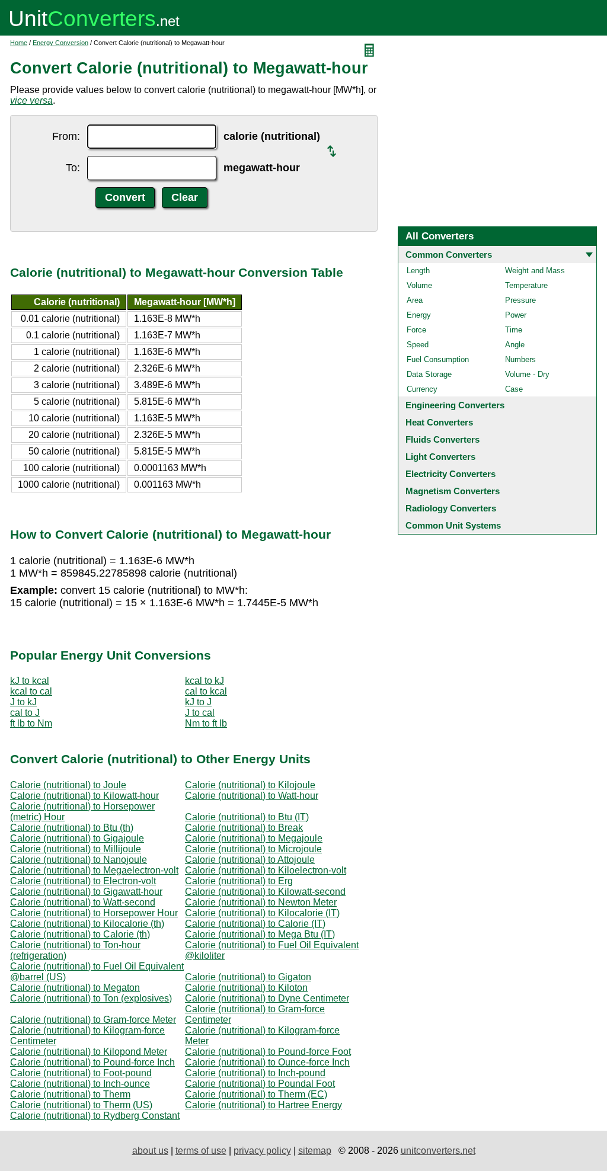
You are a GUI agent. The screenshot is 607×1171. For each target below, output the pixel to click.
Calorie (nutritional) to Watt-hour (251, 796)
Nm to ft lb (206, 723)
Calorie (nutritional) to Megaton (75, 988)
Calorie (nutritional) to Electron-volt (83, 881)
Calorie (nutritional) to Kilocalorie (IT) (262, 913)
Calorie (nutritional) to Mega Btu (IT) (260, 934)
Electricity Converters (450, 474)
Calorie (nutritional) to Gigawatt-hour (86, 892)
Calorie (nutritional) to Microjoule (253, 849)
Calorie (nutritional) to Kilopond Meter (88, 1052)
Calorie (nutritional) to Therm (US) (81, 1105)
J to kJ (23, 702)
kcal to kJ (204, 681)
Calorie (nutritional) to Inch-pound (255, 1073)
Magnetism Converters (452, 491)
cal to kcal (206, 691)
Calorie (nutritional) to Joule (68, 785)
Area (415, 300)
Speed (418, 344)
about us (150, 1151)
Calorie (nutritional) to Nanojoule (78, 860)
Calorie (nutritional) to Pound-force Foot (268, 1052)
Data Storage (429, 374)
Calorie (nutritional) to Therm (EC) (256, 1094)
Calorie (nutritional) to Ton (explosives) (91, 998)
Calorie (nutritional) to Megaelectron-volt (94, 870)
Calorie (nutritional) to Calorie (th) (80, 934)
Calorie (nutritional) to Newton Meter (261, 902)
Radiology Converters (450, 508)
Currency (422, 389)
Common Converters (448, 254)
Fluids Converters (442, 439)
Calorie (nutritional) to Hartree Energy (263, 1105)
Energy (419, 315)
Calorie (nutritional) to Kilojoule (250, 785)
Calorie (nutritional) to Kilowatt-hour (84, 796)
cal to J (25, 713)
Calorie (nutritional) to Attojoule (250, 860)
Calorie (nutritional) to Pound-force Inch (92, 1062)
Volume (419, 285)
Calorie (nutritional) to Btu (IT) (247, 817)
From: (66, 136)
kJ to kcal (29, 681)
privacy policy (262, 1151)
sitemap (314, 1151)
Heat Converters (439, 422)
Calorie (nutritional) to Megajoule (253, 838)
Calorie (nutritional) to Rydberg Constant (95, 1116)
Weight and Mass (535, 270)
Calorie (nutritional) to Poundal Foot (260, 1084)
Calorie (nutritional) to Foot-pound (81, 1073)
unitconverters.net (438, 1151)
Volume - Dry (527, 374)
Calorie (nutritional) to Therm (70, 1094)
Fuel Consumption (438, 359)
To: (73, 168)
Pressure (520, 300)
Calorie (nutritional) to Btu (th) (71, 828)
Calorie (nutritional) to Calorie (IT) (255, 924)
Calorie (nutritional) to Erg (239, 881)
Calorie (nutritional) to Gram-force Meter (93, 1020)
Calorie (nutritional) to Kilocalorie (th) (87, 924)
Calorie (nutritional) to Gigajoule (77, 838)
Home (18, 42)
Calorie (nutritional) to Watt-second (82, 902)
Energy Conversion (60, 42)
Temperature (526, 285)
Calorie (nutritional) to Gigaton (248, 977)
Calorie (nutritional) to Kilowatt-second (265, 892)
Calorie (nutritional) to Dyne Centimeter (267, 998)
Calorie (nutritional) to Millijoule (75, 849)
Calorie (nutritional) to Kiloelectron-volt (265, 870)
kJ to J (198, 702)
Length (418, 270)
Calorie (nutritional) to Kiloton (246, 988)
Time (513, 329)
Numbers (520, 359)
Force (416, 329)
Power (515, 315)
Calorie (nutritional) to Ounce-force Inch (267, 1062)
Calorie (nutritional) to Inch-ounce (80, 1084)
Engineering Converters (454, 405)
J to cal (200, 713)
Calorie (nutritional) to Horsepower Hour (94, 913)
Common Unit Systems (453, 525)
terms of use (200, 1151)
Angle (515, 344)
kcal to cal (31, 691)
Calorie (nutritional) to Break (244, 828)
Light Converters (440, 457)
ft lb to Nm (31, 723)
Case (514, 389)
